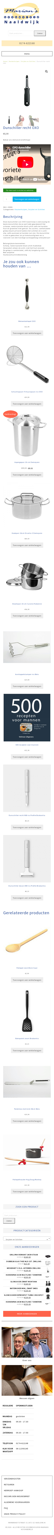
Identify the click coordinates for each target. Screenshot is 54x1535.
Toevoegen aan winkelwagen (26, 199)
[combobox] (27, 1239)
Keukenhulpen (14, 61)
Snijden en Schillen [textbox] (26, 1239)
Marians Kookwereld (27, 13)
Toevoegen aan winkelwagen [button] (27, 333)
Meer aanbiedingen (27, 1313)
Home (5, 61)
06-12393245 (22, 1448)
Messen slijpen (27, 1398)
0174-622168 (27, 43)
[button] (27, 53)
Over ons (27, 1360)
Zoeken (40, 33)
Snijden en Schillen (28, 61)
